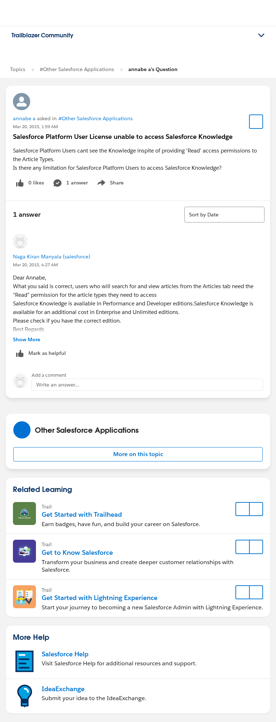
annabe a (24, 118)
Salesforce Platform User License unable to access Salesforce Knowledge (123, 136)
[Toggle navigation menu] (261, 35)
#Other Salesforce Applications (77, 69)
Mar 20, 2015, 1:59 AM (35, 126)
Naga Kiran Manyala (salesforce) (51, 256)
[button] (138, 454)
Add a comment (49, 375)
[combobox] (224, 214)
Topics (17, 69)
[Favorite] (256, 121)
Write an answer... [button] (57, 384)
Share (109, 184)
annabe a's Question (153, 69)
